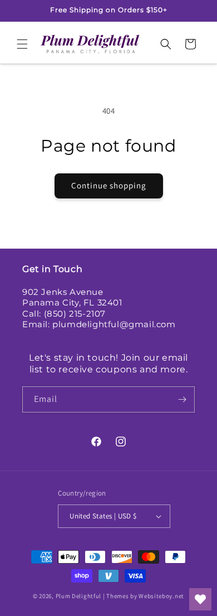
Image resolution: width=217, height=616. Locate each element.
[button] (22, 44)
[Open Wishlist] (200, 599)
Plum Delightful (79, 596)
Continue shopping (108, 185)
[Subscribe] (182, 399)
